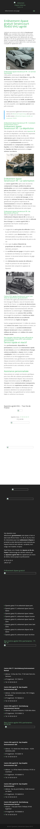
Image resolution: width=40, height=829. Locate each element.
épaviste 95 (31, 131)
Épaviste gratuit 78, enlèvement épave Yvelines (19, 613)
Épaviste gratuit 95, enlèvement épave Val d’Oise (19, 635)
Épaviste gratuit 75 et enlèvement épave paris (19, 605)
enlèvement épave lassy (19, 114)
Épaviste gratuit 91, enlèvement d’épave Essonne (20, 616)
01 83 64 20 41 (24, 417)
